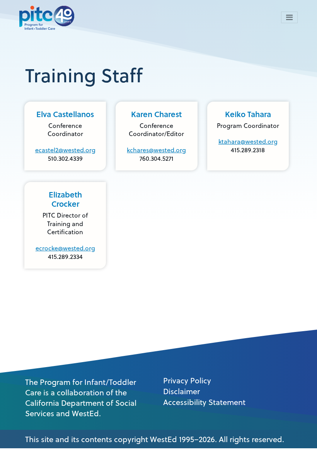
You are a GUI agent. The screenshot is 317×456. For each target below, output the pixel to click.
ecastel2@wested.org (65, 150)
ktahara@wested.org (248, 141)
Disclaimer (181, 391)
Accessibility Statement (204, 402)
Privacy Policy (187, 381)
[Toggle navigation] (289, 17)
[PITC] (48, 17)
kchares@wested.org (156, 150)
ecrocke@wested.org (65, 248)
